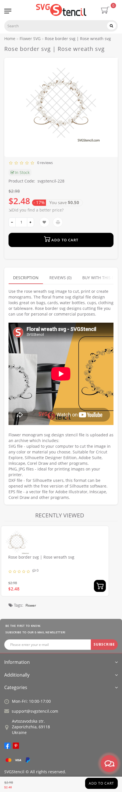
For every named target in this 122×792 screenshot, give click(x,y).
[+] (30, 222)
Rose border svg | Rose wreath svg (41, 557)
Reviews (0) (60, 277)
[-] (12, 222)
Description (26, 277)
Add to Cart (101, 783)
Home (9, 38)
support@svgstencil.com (35, 711)
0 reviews (44, 162)
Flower (31, 605)
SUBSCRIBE (104, 644)
